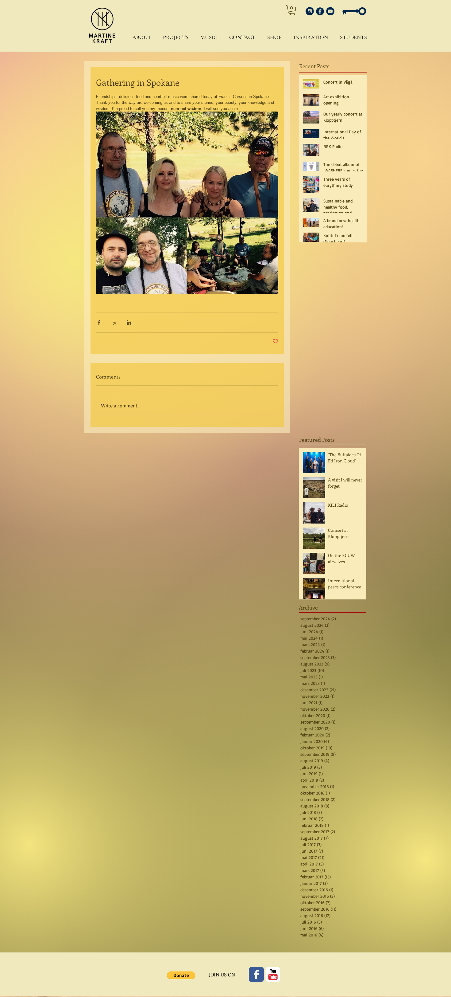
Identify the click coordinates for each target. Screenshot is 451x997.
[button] (140, 37)
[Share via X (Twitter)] (114, 322)
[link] (292, 10)
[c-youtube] (272, 974)
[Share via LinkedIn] (129, 322)
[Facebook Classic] (256, 974)
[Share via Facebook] (99, 322)
